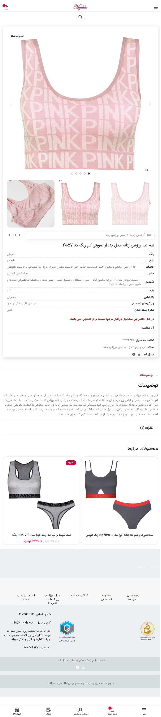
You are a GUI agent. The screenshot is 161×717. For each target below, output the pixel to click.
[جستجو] (80, 17)
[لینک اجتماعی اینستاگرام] (139, 355)
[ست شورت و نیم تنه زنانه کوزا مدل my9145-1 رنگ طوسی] (119, 495)
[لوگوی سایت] (80, 7)
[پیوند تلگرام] (133, 355)
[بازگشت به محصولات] (14, 235)
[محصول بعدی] (9, 235)
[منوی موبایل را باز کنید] (156, 7)
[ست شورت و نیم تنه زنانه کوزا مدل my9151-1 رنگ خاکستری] (41, 495)
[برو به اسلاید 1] (89, 173)
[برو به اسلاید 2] (85, 173)
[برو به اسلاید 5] (72, 173)
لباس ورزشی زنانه (115, 235)
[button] (150, 104)
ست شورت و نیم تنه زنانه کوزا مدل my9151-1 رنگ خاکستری (41, 537)
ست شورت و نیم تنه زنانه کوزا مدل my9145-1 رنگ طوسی (119, 535)
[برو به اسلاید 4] (76, 173)
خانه (149, 235)
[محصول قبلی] (19, 235)
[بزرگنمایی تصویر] (146, 170)
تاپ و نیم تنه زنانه (136, 347)
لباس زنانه (136, 235)
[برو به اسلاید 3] (80, 173)
